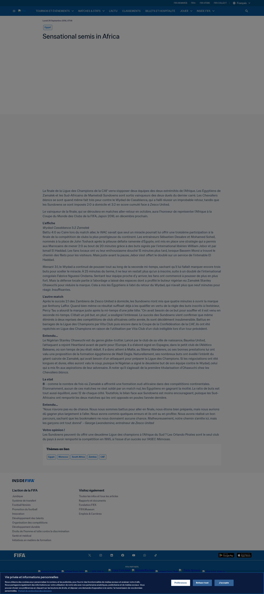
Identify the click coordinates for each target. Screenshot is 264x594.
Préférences (180, 582)
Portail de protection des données (35, 591)
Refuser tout (202, 582)
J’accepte (224, 582)
